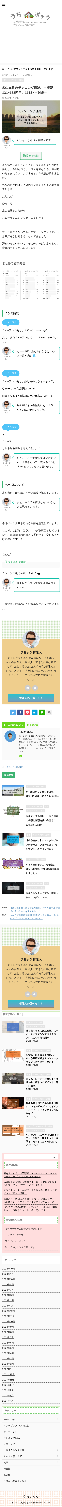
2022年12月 (8, 1310)
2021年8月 (8, 1395)
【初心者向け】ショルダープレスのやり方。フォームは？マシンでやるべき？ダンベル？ (42, 844)
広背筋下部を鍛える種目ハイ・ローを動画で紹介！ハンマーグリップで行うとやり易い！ (42, 1058)
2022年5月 (8, 1348)
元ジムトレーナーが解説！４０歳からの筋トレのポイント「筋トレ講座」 (42, 1082)
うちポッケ (31, 1496)
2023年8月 (8, 1284)
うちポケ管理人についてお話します (23, 1228)
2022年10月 (8, 1321)
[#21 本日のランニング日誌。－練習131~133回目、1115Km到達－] (34, 712)
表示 (35, 155)
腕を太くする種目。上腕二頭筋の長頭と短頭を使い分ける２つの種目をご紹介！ (42, 820)
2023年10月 (8, 1279)
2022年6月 (8, 1342)
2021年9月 (8, 1390)
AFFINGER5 (45, 1503)
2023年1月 (8, 1305)
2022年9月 (8, 1326)
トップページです (14, 1234)
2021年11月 (8, 1379)
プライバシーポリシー (16, 1241)
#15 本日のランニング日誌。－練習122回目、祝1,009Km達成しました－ (42, 869)
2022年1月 (8, 1369)
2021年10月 (8, 1385)
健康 (21, 767)
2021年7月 (7, 1400)
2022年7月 (8, 1337)
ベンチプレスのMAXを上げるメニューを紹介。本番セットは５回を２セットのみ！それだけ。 (42, 1138)
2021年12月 (8, 1374)
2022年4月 (8, 1353)
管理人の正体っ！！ (31, 697)
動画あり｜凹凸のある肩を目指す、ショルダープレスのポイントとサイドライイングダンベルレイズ (30, 1200)
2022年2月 (8, 1363)
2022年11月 (8, 1316)
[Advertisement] (31, 47)
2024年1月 (8, 1273)
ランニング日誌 (11, 767)
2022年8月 (8, 1332)
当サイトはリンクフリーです (20, 1247)
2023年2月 (8, 1300)
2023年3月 (8, 1295)
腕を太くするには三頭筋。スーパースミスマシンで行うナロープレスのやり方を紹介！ (42, 1034)
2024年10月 (8, 1268)
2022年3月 (8, 1358)
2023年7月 (8, 1289)
